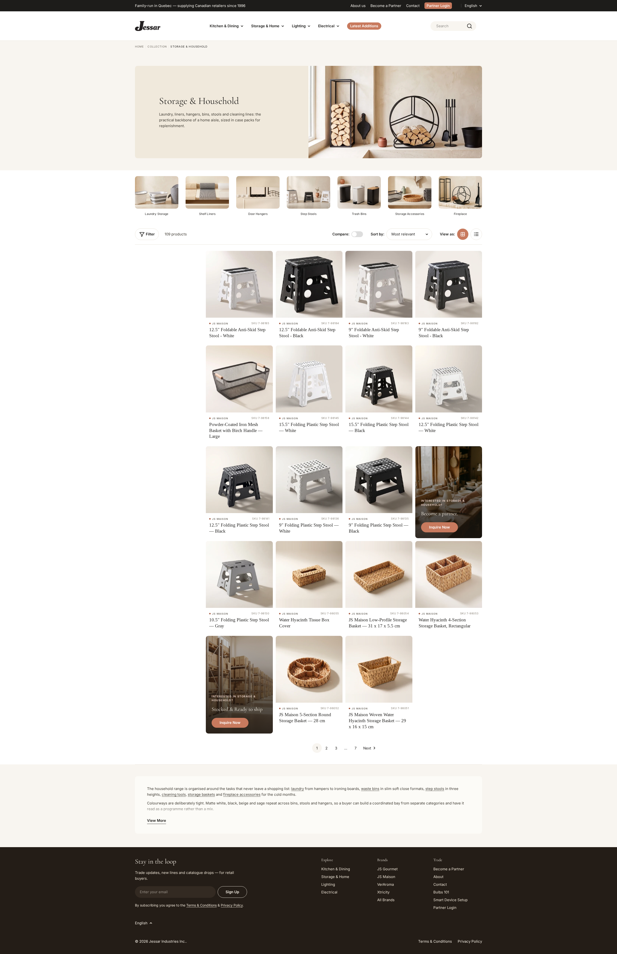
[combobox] (453, 26)
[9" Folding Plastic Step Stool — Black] (378, 479)
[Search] (469, 26)
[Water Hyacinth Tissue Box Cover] (309, 574)
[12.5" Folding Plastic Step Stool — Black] (239, 479)
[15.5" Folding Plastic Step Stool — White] (309, 378)
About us (358, 5)
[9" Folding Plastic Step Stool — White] (309, 479)
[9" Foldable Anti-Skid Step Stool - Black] (448, 284)
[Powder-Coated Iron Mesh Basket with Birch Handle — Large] (239, 378)
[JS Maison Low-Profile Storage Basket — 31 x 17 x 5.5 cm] (378, 574)
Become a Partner (385, 5)
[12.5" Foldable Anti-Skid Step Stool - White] (239, 284)
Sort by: (377, 234)
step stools (434, 788)
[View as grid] (463, 234)
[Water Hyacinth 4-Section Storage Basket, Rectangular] (448, 574)
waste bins (370, 788)
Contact (413, 5)
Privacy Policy (232, 905)
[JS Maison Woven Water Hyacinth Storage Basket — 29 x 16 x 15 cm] (378, 669)
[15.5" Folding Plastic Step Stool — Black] (378, 378)
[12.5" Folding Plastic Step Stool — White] (448, 378)
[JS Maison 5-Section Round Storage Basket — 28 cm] (309, 669)
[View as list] (476, 234)
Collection (157, 46)
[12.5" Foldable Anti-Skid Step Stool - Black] (309, 284)
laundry (297, 788)
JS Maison (220, 323)
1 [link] (317, 748)
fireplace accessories (242, 794)
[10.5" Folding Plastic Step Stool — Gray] (239, 574)
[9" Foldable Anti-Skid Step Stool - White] (378, 284)
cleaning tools (174, 794)
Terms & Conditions (201, 905)
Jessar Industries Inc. (167, 941)
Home (139, 46)
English (471, 5)
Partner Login (438, 5)
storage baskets (201, 794)
